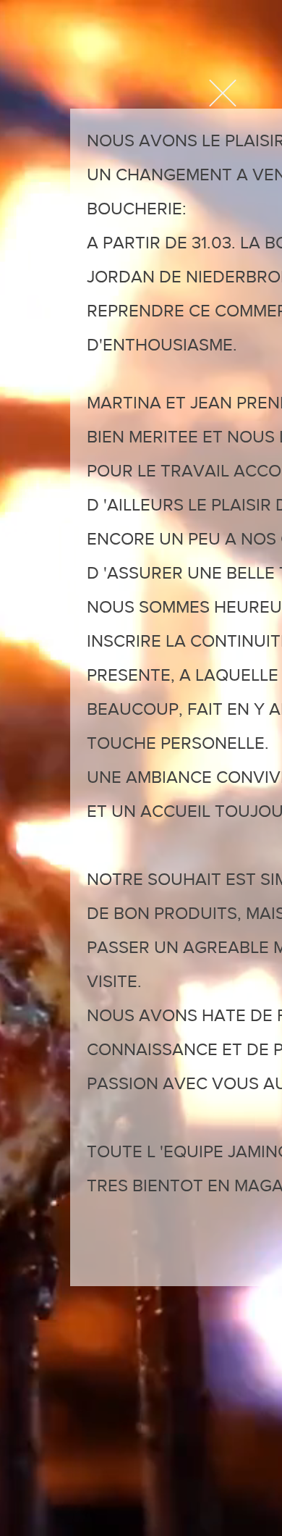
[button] (223, 93)
